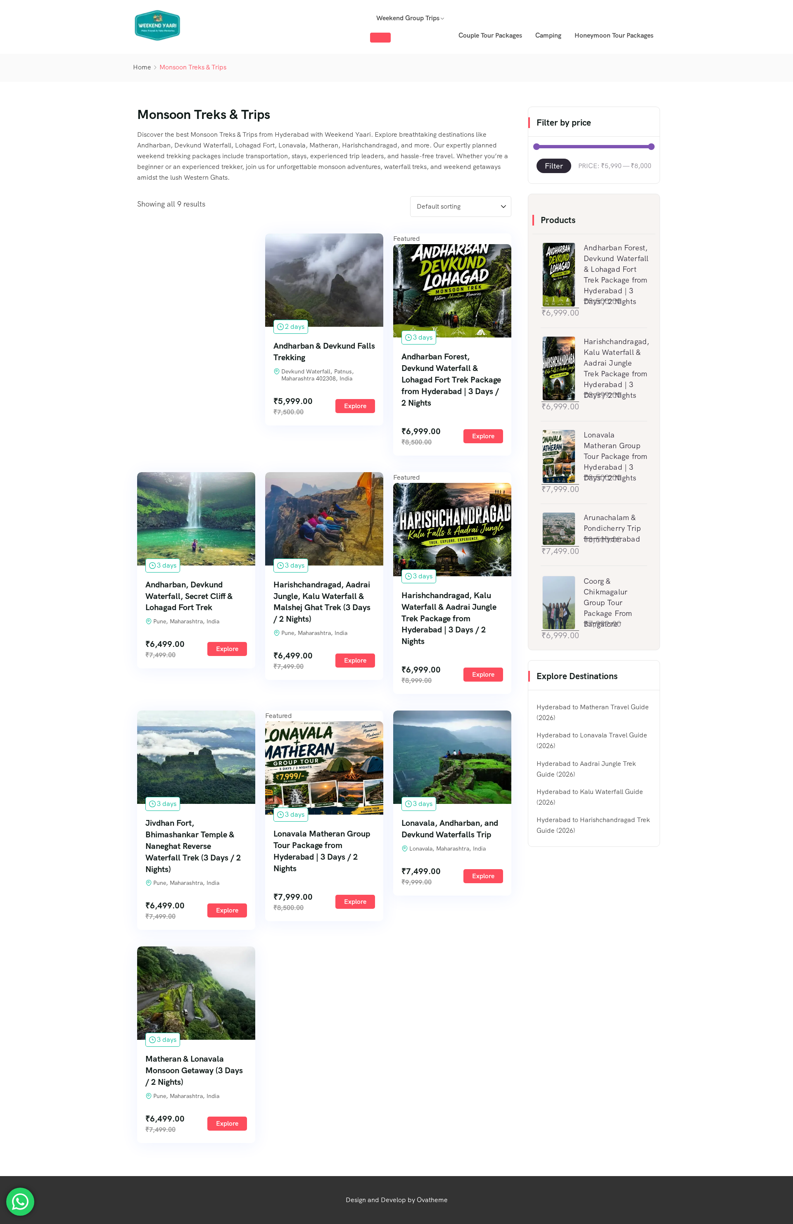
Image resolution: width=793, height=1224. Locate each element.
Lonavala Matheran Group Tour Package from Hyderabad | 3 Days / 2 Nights (321, 851)
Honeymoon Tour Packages (614, 35)
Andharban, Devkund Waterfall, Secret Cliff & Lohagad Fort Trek (189, 596)
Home (142, 67)
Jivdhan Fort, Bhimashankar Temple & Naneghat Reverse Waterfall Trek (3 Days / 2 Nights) (193, 846)
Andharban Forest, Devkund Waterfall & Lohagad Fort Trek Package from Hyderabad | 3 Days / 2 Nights (451, 379)
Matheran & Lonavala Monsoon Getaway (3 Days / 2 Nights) (194, 1070)
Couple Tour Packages (490, 35)
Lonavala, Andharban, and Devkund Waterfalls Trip (449, 829)
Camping (548, 35)
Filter (554, 166)
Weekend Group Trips (407, 18)
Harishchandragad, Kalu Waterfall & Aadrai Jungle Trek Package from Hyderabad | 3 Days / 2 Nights (448, 618)
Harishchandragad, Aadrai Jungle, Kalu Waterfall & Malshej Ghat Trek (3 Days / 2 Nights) (321, 602)
